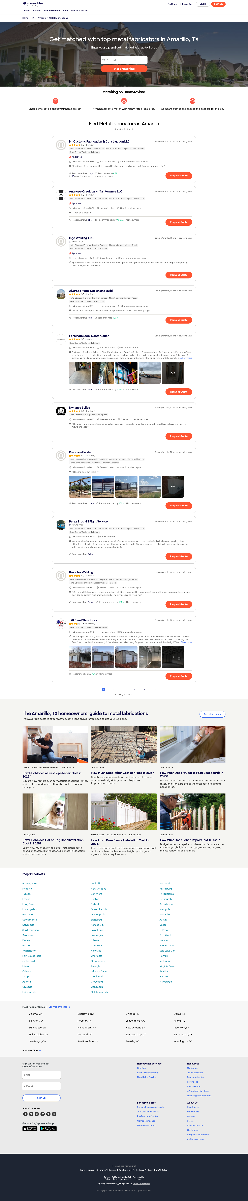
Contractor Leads (146, 1121)
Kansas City (97, 924)
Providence (166, 904)
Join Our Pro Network (148, 1111)
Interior (26, 10)
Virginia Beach (167, 966)
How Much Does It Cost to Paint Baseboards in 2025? (191, 774)
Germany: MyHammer (106, 1170)
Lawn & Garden (52, 10)
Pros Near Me (193, 1086)
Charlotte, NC (86, 1013)
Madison (164, 976)
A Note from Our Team (198, 1091)
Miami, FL (179, 1020)
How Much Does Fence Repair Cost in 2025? (190, 840)
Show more (186, 358)
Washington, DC (183, 1041)
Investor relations (196, 1125)
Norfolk (163, 955)
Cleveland (97, 981)
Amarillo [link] (42, 18)
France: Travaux (87, 1170)
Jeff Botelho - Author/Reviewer (40, 768)
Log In (203, 3)
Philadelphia (166, 893)
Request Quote (179, 175)
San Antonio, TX (183, 1034)
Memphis (164, 909)
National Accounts (146, 1125)
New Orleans (98, 888)
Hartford (27, 945)
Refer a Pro (192, 1082)
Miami (25, 966)
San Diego (28, 924)
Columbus (97, 986)
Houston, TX (85, 1020)
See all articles (212, 714)
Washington (29, 950)
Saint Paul (96, 919)
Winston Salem (99, 971)
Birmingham (29, 883)
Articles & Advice (79, 10)
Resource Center (195, 1077)
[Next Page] (155, 689)
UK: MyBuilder (162, 1170)
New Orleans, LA (135, 1027)
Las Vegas (97, 935)
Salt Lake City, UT (136, 1034)
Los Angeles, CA (135, 1020)
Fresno (26, 899)
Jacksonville (29, 961)
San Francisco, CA (88, 1041)
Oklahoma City (99, 992)
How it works (193, 1107)
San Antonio (166, 945)
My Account (193, 1068)
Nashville (164, 914)
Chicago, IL (132, 1013)
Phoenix (27, 888)
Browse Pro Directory (147, 1072)
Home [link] (25, 18)
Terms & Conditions (141, 1184)
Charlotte (96, 955)
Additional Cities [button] (30, 1050)
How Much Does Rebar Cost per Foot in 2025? (122, 773)
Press (190, 1121)
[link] (124, 147)
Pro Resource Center (147, 1116)
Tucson (26, 893)
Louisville (96, 883)
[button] (80, 373)
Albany (95, 940)
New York (96, 945)
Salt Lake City (167, 950)
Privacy (107, 1178)
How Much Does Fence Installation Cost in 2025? (119, 842)
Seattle (163, 971)
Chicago (27, 986)
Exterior (37, 10)
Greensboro (98, 961)
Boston (95, 899)
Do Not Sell (126, 1178)
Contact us (192, 1130)
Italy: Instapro (124, 1170)
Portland (164, 883)
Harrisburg (165, 888)
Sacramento (29, 919)
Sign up (41, 1097)
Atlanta (26, 981)
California (116, 1178)
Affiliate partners (195, 1139)
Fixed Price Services (147, 1077)
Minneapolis (98, 914)
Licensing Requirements (199, 1095)
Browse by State (58, 1006)
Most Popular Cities (33, 1007)
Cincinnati (97, 976)
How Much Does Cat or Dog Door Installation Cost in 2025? (53, 841)
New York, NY (182, 1027)
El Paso (163, 930)
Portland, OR (85, 1034)
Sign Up (218, 3)
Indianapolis (29, 992)
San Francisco (30, 930)
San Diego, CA (37, 1041)
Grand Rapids (99, 909)
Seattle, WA (132, 1041)
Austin (163, 919)
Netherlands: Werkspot (143, 1170)
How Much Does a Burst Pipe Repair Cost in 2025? (52, 774)
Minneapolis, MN (87, 1027)
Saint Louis (97, 930)
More (65, 10)
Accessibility (138, 1178)
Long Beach (29, 904)
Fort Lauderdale (31, 955)
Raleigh (95, 966)
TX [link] (33, 18)
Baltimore (96, 893)
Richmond (165, 961)
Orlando (27, 971)
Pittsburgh (165, 899)
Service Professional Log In (150, 1107)
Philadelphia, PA (38, 1034)
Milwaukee (165, 981)
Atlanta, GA (35, 1013)
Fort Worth (165, 935)
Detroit (95, 904)
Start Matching (124, 69)
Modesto (27, 914)
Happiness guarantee (198, 1134)
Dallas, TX (179, 1013)
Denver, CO (36, 1020)
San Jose (27, 935)
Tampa (26, 976)
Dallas (162, 924)
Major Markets (33, 874)
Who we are (193, 1111)
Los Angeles (29, 909)
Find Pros (141, 1068)
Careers (191, 1116)
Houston (164, 940)
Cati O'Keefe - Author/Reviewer (108, 835)
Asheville (96, 950)
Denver (26, 940)
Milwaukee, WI (37, 1027)
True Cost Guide (195, 1072)
